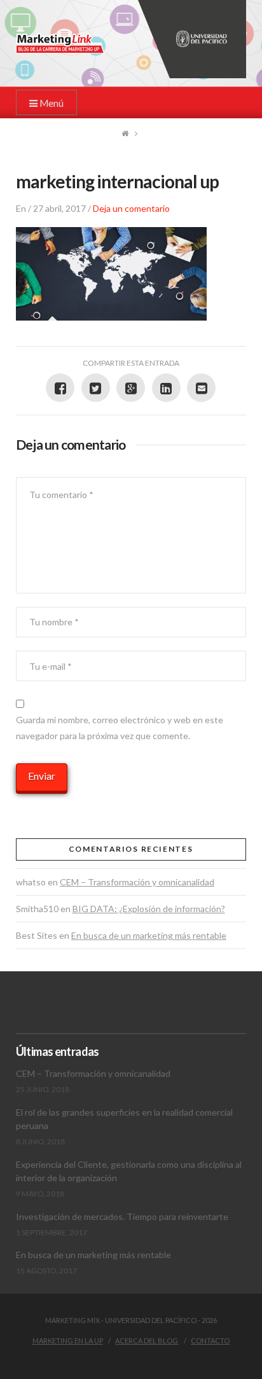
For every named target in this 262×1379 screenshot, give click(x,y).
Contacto (210, 1340)
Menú (51, 103)
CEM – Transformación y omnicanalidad (137, 882)
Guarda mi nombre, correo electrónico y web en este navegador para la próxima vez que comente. (119, 727)
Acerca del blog (146, 1340)
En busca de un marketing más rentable (148, 935)
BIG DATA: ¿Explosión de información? (148, 908)
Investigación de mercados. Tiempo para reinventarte (122, 1216)
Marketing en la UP (67, 1340)
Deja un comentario (131, 208)
